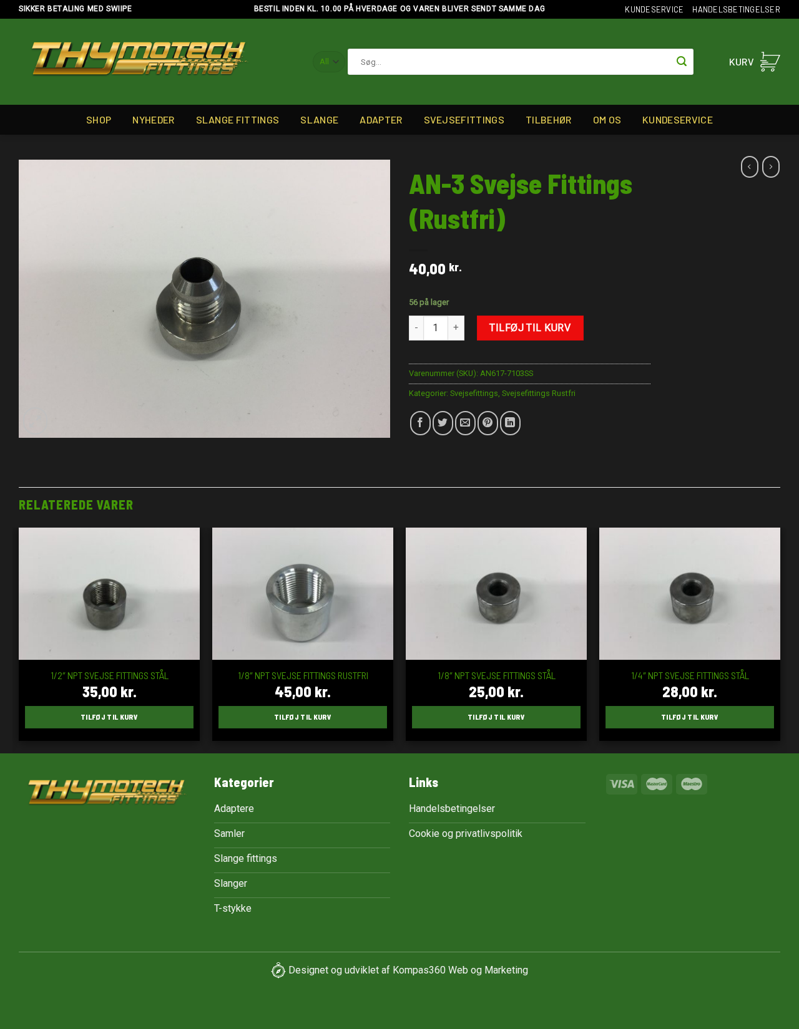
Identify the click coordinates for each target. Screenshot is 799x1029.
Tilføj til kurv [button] (109, 716)
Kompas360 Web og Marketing (460, 969)
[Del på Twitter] (443, 423)
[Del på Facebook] (420, 423)
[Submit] (681, 61)
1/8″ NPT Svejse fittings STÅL (497, 675)
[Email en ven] (465, 423)
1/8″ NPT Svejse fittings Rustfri (303, 675)
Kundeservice (654, 9)
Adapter (381, 119)
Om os (607, 119)
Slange (319, 119)
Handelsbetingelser (736, 9)
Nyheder (153, 119)
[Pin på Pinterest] (488, 423)
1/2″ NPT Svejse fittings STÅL (110, 675)
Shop (98, 119)
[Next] (779, 639)
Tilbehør (549, 119)
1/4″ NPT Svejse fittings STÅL (690, 675)
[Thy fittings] (139, 62)
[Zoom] (35, 421)
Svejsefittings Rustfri (539, 393)
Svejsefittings (464, 119)
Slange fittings (238, 119)
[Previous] (19, 639)
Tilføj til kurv (530, 328)
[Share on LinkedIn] (510, 423)
